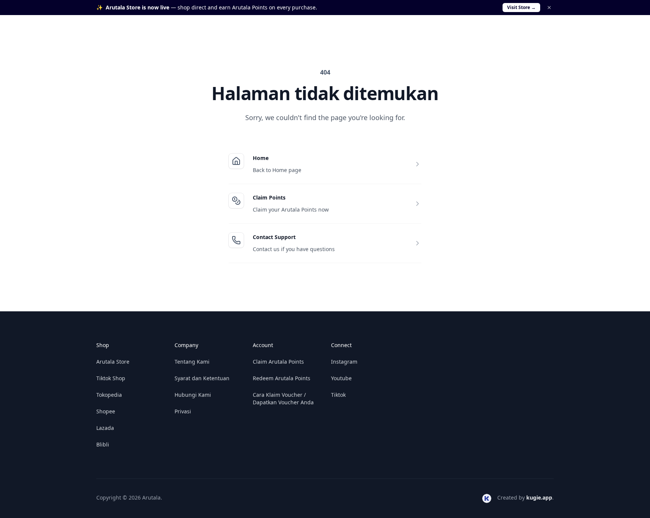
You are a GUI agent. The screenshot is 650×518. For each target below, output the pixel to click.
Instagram (344, 361)
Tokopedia (109, 394)
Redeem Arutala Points (281, 378)
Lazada (105, 427)
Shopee (105, 411)
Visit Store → (521, 7)
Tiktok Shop (110, 378)
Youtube (341, 378)
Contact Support (274, 237)
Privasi (183, 411)
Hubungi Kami (193, 394)
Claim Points (269, 197)
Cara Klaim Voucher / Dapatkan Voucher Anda (283, 398)
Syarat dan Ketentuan (202, 378)
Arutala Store (112, 361)
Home (261, 157)
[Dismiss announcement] (549, 7)
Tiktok (338, 394)
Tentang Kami (192, 361)
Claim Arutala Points (278, 361)
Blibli (102, 444)
